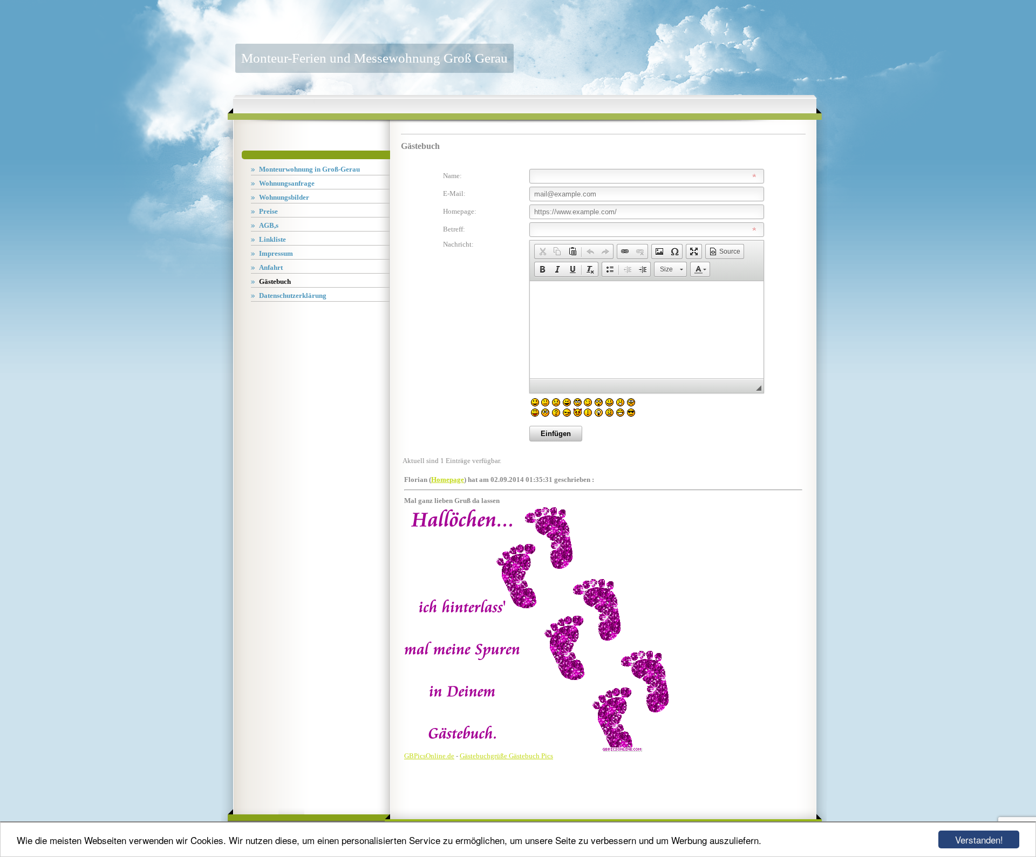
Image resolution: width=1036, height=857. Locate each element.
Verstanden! (979, 839)
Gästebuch (275, 281)
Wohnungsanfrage (287, 183)
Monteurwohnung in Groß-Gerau (309, 169)
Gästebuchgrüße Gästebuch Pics (506, 756)
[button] (542, 251)
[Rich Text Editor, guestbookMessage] (647, 329)
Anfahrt (271, 267)
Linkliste (272, 239)
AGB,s (268, 225)
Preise (268, 211)
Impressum (276, 253)
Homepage (447, 479)
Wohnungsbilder (284, 197)
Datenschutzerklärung (292, 295)
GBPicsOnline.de (429, 756)
